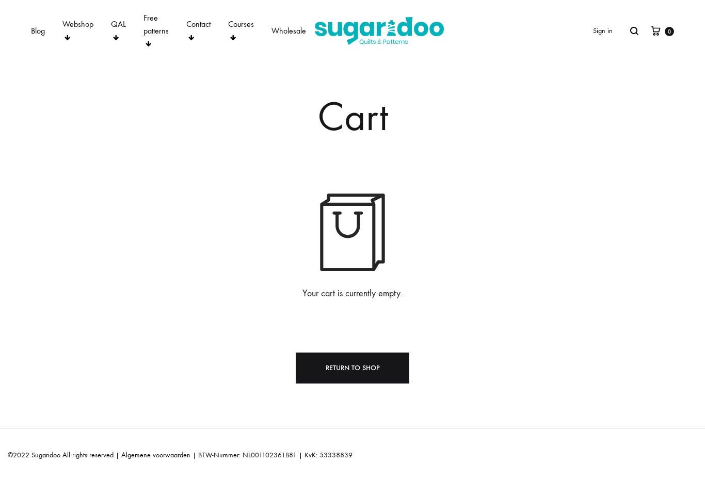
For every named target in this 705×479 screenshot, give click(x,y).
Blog (38, 31)
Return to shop (353, 367)
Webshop (77, 24)
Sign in (603, 30)
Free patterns (156, 24)
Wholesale (288, 31)
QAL (118, 24)
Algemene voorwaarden (155, 455)
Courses (241, 24)
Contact (198, 24)
